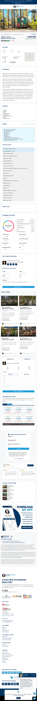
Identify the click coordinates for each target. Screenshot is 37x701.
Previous (2, 21)
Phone (20, 271)
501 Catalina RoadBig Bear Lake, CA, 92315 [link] (26, 308)
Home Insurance (23, 243)
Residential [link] (5, 40)
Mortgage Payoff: (12, 440)
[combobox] (27, 278)
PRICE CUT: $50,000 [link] (14, 298)
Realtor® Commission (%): (14, 444)
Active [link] (2, 40)
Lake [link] (5, 112)
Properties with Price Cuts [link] (6, 656)
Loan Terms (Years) (23, 238)
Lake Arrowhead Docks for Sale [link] (7, 655)
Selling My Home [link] (5, 658)
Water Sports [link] (6, 118)
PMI (20, 247)
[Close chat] (34, 698)
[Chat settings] (31, 675)
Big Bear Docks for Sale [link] (6, 653)
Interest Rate (5, 238)
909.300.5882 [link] (29, 0)
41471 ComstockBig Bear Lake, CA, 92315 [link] (26, 338)
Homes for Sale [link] (4, 652)
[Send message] (35, 694)
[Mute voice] (33, 675)
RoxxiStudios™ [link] (20, 458)
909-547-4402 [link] (12, 262)
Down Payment (22, 234)
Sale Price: (10, 436)
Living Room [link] (6, 115)
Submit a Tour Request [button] (18, 391)
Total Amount (5, 234)
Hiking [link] (5, 111)
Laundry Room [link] (7, 113)
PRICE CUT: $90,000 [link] (32, 298)
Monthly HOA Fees (6, 247)
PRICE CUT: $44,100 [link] (12, 40)
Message (4, 280)
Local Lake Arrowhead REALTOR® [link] (14, 581)
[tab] (30, 12)
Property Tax (5, 243)
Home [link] (3, 34)
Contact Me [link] (4, 662)
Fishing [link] (5, 110)
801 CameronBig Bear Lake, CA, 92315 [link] (8, 338)
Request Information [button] (18, 286)
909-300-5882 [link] (20, 262)
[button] (1, 7)
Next (35, 21)
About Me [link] (3, 661)
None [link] (5, 117)
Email (3, 275)
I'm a (20, 275)
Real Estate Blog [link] (5, 659)
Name (3, 271)
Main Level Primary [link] (8, 116)
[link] (18, 6)
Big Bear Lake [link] (7, 34)
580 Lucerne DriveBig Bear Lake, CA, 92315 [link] (8, 308)
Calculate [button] (18, 448)
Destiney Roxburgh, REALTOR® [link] (8, 323)
